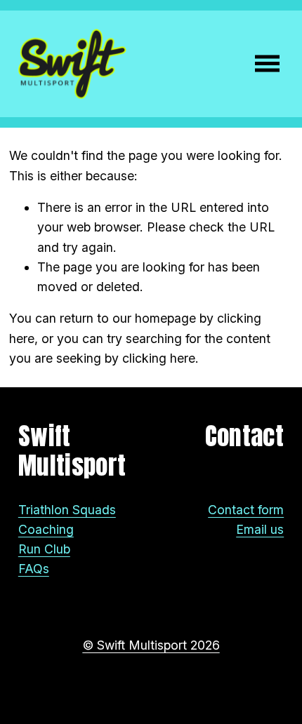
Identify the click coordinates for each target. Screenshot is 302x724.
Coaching (46, 529)
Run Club (44, 549)
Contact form (246, 509)
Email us (260, 529)
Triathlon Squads (67, 509)
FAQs (33, 568)
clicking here (158, 358)
